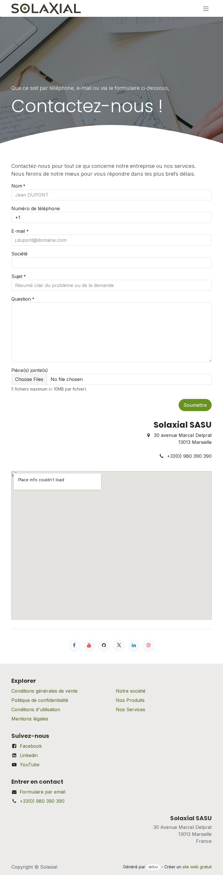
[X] (119, 645)
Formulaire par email (42, 792)
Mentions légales (29, 719)
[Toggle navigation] (206, 8)
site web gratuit (197, 866)
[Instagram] (148, 645)
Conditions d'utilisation (35, 709)
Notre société (130, 691)
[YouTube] (89, 645)
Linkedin (29, 755)
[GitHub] (104, 645)
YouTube (29, 764)
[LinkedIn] (134, 645)
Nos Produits (130, 700)
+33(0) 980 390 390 (42, 801)
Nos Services (130, 709)
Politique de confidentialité (39, 700)
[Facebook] (74, 645)
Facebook (31, 746)
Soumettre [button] (195, 405)
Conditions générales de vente (44, 691)
